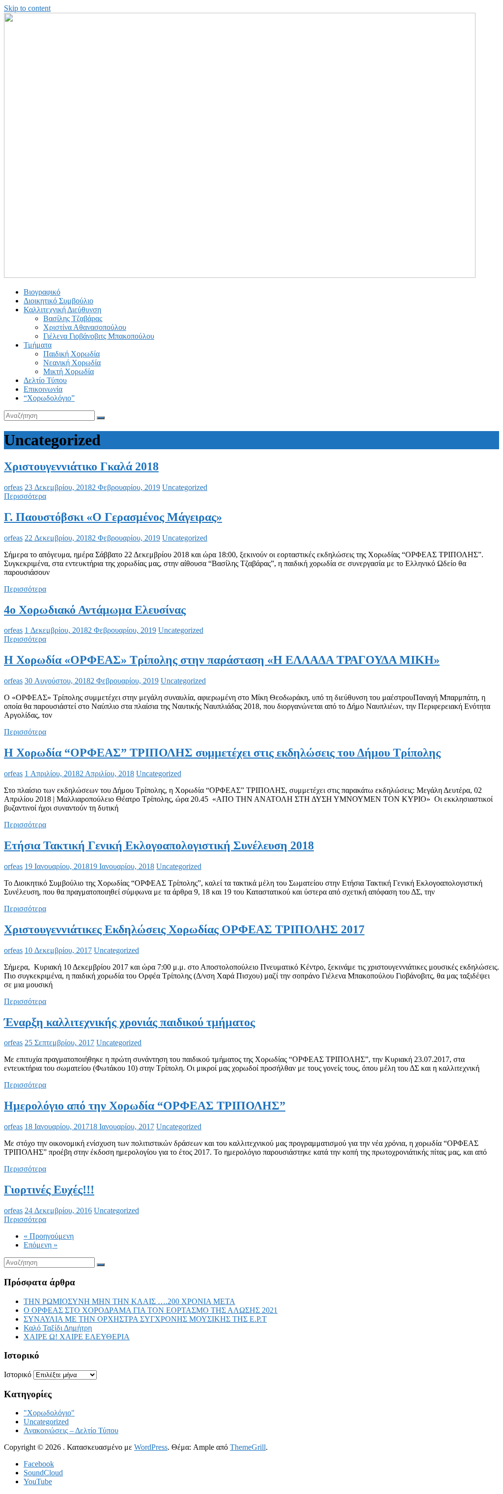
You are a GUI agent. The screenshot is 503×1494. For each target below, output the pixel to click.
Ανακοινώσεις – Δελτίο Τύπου (71, 1430)
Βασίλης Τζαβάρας (72, 318)
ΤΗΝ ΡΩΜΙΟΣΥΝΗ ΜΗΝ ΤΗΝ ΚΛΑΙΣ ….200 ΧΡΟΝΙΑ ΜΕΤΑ (129, 1301)
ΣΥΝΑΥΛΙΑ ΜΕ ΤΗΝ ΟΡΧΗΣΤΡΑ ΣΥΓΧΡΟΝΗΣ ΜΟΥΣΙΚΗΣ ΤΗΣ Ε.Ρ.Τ (145, 1319)
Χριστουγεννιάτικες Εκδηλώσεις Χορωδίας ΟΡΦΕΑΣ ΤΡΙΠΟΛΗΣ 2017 (184, 929)
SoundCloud (43, 1472)
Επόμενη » (40, 1245)
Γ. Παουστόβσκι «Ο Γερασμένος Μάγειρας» (113, 517)
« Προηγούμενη (49, 1236)
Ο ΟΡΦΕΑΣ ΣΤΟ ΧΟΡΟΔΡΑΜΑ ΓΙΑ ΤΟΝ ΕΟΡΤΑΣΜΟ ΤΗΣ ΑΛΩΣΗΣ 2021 (151, 1310)
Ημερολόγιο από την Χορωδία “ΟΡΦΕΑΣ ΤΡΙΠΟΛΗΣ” (144, 1105)
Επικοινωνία (43, 389)
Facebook (39, 1464)
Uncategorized (184, 487)
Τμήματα (38, 345)
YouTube (38, 1481)
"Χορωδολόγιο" (49, 1413)
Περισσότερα (25, 496)
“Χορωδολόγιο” (49, 398)
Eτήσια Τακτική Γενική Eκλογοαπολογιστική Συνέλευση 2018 (159, 845)
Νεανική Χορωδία (72, 362)
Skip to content (27, 8)
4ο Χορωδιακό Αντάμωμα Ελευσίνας (95, 609)
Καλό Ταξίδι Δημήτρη (58, 1328)
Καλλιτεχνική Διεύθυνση (62, 309)
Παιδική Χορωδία (71, 354)
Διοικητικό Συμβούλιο (58, 301)
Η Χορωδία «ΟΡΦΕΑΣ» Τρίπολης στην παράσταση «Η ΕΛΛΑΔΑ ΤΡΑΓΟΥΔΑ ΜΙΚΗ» (222, 659)
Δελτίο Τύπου (45, 380)
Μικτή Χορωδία (68, 371)
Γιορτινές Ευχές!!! (49, 1189)
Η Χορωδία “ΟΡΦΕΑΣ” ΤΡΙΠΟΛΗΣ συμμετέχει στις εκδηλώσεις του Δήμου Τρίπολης (222, 752)
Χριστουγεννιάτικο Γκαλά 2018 (81, 466)
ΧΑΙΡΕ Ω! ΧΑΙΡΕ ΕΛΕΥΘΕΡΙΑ (77, 1336)
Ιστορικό (17, 1374)
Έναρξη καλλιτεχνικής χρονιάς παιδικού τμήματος (129, 1022)
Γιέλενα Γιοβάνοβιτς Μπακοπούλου (98, 336)
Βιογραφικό (42, 292)
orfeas (13, 487)
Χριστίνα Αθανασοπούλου (84, 327)
